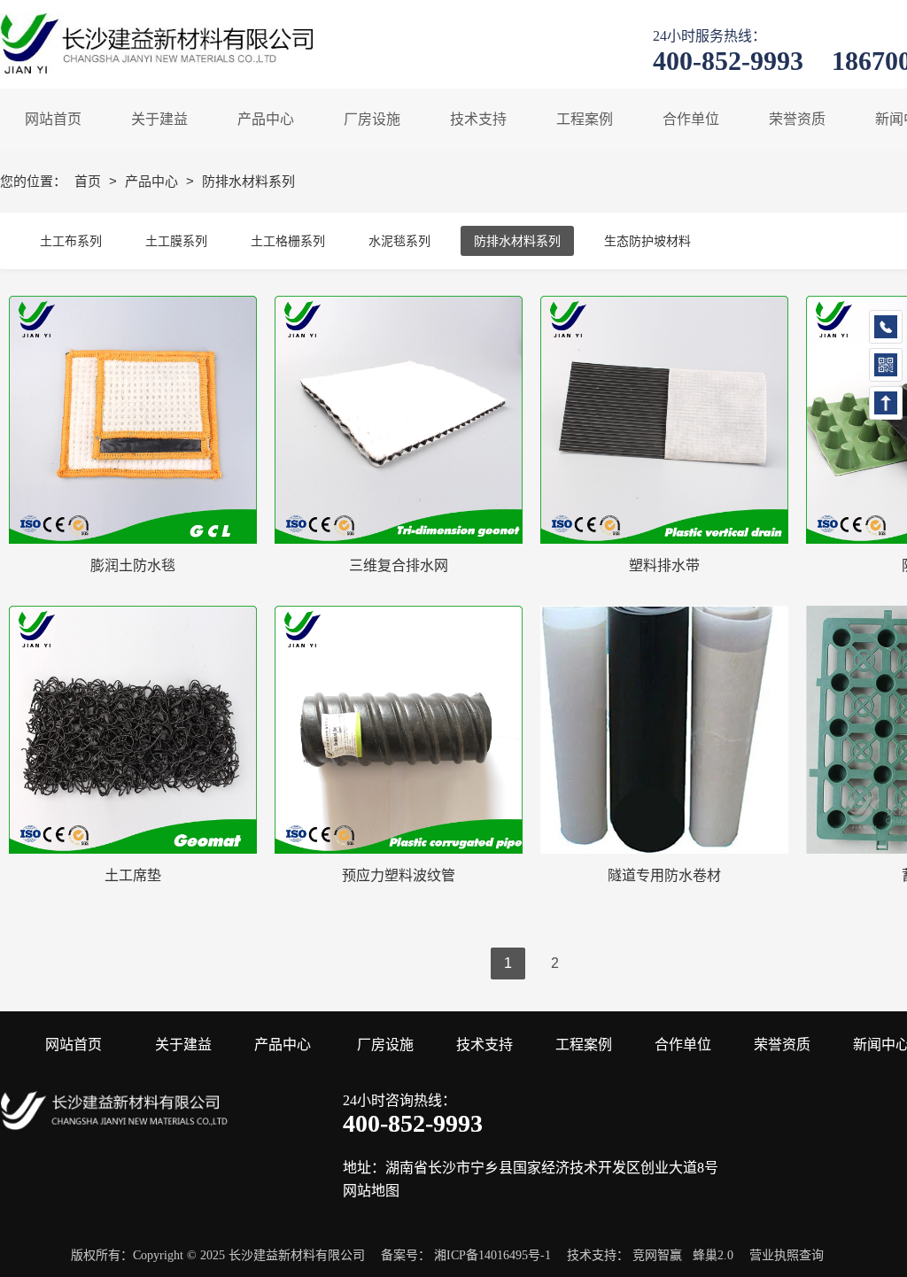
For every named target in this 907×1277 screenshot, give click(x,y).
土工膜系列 (176, 241)
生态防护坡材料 (647, 241)
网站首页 (73, 1044)
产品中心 (153, 181)
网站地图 (371, 1190)
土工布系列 (71, 241)
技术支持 (484, 1044)
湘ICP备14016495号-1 (492, 1255)
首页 (89, 181)
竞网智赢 (657, 1255)
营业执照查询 (786, 1255)
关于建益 (183, 1044)
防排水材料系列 (517, 241)
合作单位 (683, 1044)
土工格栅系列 (288, 241)
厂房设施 (385, 1044)
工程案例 (583, 1044)
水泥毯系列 (399, 241)
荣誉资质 (782, 1044)
